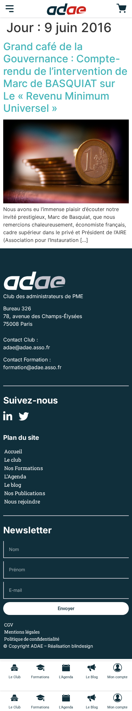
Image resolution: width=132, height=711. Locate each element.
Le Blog (92, 707)
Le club (12, 459)
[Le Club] (14, 698)
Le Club (15, 707)
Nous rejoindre (22, 501)
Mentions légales (22, 632)
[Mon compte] (117, 698)
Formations (40, 707)
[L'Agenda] (66, 698)
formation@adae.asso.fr (32, 367)
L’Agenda (15, 476)
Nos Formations (23, 468)
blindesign (82, 646)
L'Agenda (66, 707)
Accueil (13, 451)
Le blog (12, 484)
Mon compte (117, 707)
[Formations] (40, 698)
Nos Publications (24, 493)
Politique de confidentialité (31, 639)
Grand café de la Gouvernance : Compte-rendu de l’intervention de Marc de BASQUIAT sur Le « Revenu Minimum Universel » (65, 77)
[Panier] (121, 8)
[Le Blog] (91, 698)
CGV (8, 625)
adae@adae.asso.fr (26, 347)
